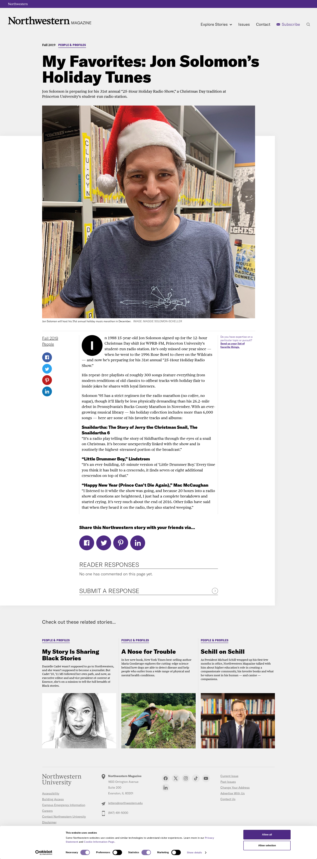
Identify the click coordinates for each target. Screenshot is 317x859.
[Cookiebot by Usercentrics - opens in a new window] (43, 852)
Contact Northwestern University (64, 816)
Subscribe (291, 24)
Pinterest (47, 380)
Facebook (47, 357)
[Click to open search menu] (308, 24)
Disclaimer (49, 822)
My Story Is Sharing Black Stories (70, 655)
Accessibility (50, 793)
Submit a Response (109, 590)
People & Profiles (72, 45)
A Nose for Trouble (148, 651)
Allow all (267, 834)
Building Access (53, 799)
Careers (47, 811)
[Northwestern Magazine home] (49, 21)
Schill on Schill (223, 651)
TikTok (196, 778)
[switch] (117, 852)
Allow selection (267, 845)
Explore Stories (215, 24)
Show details (194, 852)
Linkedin (166, 788)
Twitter (47, 369)
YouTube (206, 778)
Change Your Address (235, 787)
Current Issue (229, 776)
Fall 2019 (48, 45)
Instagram (186, 778)
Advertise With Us (232, 793)
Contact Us (227, 799)
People (48, 344)
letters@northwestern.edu (125, 803)
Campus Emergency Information (63, 805)
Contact (263, 24)
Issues (244, 24)
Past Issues (228, 782)
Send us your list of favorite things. (232, 345)
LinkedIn (47, 391)
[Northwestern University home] (18, 4)
